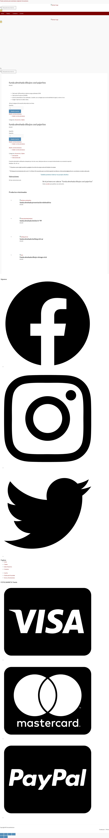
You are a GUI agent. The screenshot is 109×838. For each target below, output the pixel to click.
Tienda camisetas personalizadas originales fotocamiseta (14, 1)
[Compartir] (10, 834)
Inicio (2, 13)
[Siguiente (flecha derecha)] (6, 837)
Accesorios (17, 119)
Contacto (15, 13)
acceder (48, 184)
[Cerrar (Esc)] (13, 834)
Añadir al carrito (15, 111)
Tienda (8, 13)
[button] (8, 13)
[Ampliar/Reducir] (2, 834)
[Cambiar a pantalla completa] (6, 834)
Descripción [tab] (15, 155)
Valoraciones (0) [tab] (16, 157)
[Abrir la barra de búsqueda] (0, 69)
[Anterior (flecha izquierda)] (2, 837)
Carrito (21, 13)
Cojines (23, 119)
